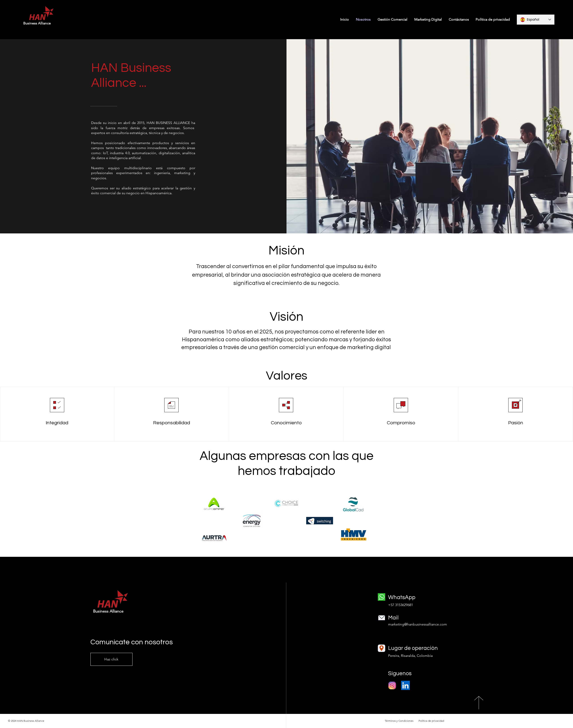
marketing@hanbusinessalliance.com (417, 624)
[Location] (381, 648)
